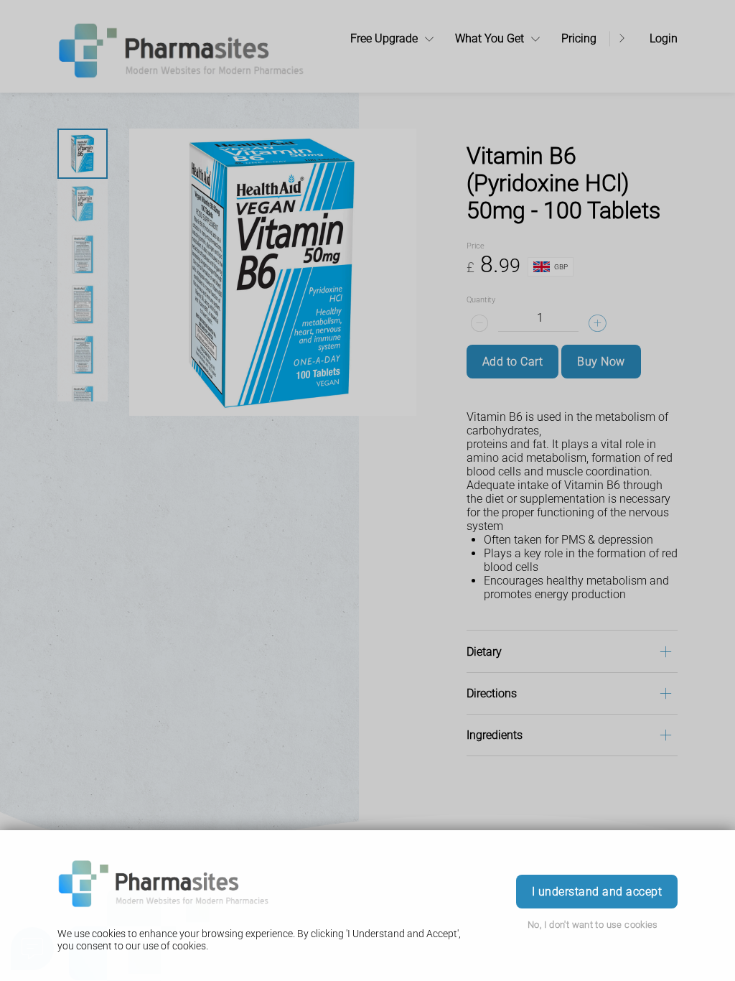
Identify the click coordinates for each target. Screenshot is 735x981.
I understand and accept (597, 891)
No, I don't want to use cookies (593, 924)
